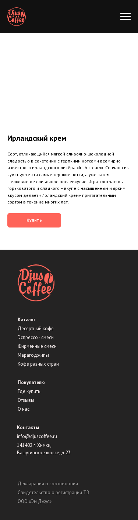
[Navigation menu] (125, 16)
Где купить (29, 391)
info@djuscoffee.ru (37, 436)
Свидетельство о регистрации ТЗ (53, 492)
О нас (23, 409)
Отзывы (26, 400)
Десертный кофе (36, 328)
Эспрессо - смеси (36, 337)
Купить (34, 220)
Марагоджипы (33, 355)
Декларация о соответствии (48, 483)
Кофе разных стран (38, 364)
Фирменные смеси (37, 346)
